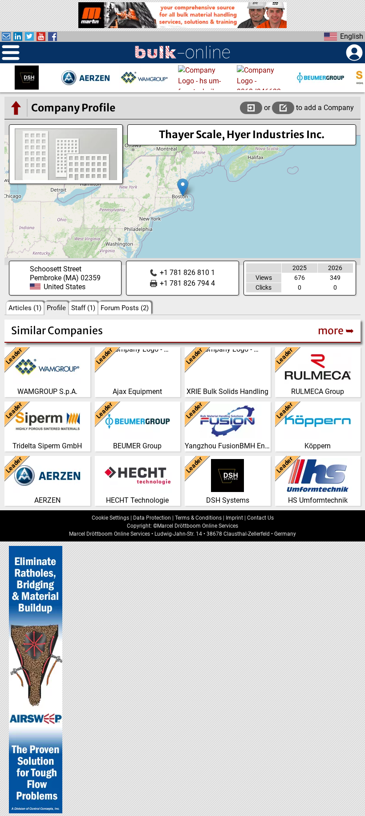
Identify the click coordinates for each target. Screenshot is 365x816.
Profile (56, 308)
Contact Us (260, 518)
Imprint (234, 518)
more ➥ (336, 330)
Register (283, 108)
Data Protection (152, 518)
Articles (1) (24, 308)
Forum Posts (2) (125, 308)
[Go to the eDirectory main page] (15, 108)
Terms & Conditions (198, 518)
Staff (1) (83, 308)
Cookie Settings (110, 518)
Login (251, 108)
